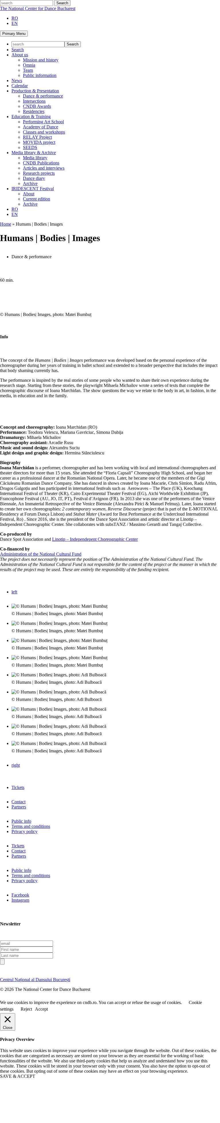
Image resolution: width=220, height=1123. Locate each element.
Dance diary (34, 178)
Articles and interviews (43, 168)
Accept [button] (41, 1009)
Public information (39, 75)
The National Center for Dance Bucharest (37, 8)
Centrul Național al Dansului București (35, 979)
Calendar (19, 85)
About (28, 193)
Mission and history (40, 59)
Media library (35, 157)
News (16, 80)
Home (5, 224)
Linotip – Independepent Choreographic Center (95, 539)
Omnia (29, 65)
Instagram (20, 900)
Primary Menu (13, 33)
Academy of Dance (40, 126)
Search (17, 49)
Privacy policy (24, 831)
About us (19, 54)
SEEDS (30, 147)
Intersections (34, 101)
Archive (30, 183)
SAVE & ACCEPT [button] (17, 1076)
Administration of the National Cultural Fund (40, 554)
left (14, 591)
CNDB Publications (41, 162)
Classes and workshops (44, 132)
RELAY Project (37, 137)
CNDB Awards (37, 106)
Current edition (36, 198)
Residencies (33, 111)
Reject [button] (26, 1009)
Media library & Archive (33, 152)
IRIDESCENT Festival (32, 188)
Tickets (17, 787)
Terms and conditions (30, 826)
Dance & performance (43, 96)
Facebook (20, 895)
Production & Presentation (35, 90)
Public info (21, 821)
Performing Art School (43, 121)
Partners (18, 806)
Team (28, 70)
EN (14, 23)
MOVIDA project (39, 142)
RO (14, 18)
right (15, 765)
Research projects (39, 173)
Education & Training (31, 116)
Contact (18, 801)
